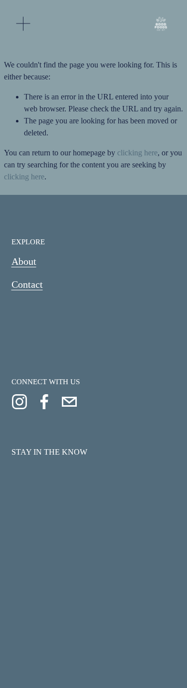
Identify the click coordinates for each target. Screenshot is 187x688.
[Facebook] (44, 402)
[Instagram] (19, 402)
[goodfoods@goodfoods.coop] (69, 402)
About (23, 261)
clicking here (137, 152)
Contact (27, 284)
